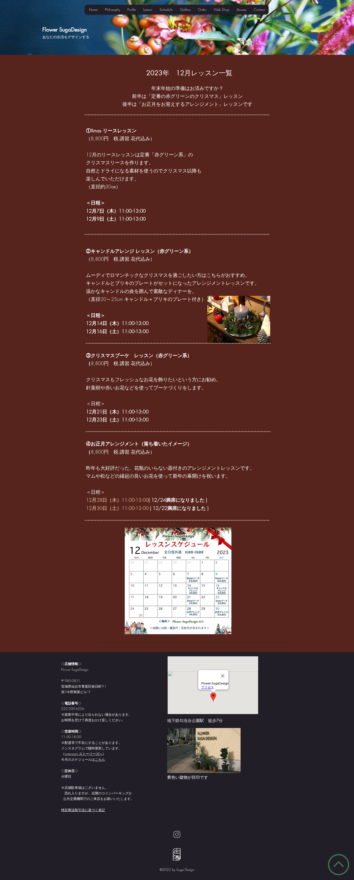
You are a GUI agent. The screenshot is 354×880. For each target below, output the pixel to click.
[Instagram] (177, 834)
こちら (100, 759)
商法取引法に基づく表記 (86, 810)
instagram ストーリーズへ (84, 753)
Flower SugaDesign (64, 29)
